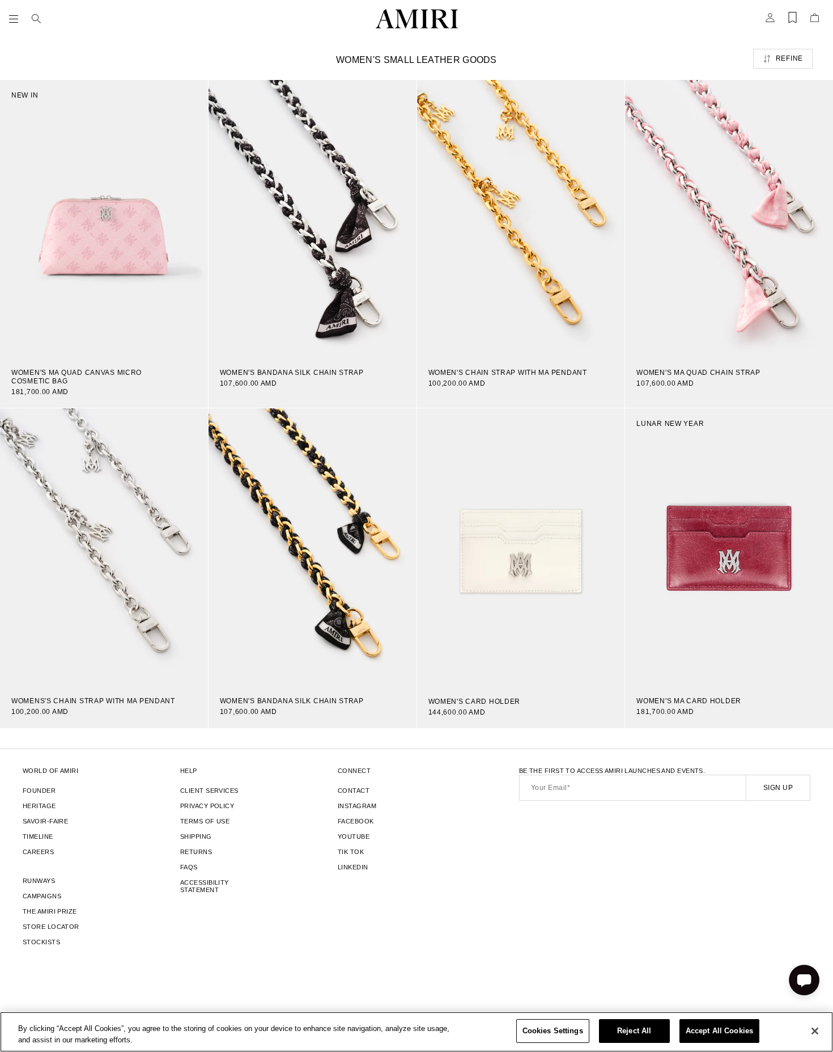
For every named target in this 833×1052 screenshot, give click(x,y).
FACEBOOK (356, 821)
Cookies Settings (552, 1030)
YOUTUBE (353, 836)
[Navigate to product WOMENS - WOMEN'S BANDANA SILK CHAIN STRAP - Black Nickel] (312, 218)
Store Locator (51, 926)
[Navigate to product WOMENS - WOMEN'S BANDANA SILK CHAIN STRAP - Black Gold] (312, 547)
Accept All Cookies (719, 1030)
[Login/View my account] (770, 21)
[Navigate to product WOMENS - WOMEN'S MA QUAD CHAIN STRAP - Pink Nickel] (729, 218)
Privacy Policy (207, 805)
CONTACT (353, 790)
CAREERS (38, 851)
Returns (196, 851)
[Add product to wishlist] (191, 96)
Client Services (209, 790)
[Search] (36, 19)
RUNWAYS (39, 880)
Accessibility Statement (204, 886)
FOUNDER (39, 790)
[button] (16, 19)
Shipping (196, 836)
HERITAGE (39, 805)
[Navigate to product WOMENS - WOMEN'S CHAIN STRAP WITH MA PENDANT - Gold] (521, 218)
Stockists (41, 942)
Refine (789, 58)
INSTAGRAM (357, 805)
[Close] (814, 1031)
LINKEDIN (353, 867)
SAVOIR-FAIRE (45, 821)
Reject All (634, 1030)
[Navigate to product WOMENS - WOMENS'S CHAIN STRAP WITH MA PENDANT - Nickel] (104, 547)
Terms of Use (205, 821)
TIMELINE (38, 836)
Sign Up (778, 788)
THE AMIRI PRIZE (50, 911)
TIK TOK (351, 851)
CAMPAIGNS (42, 896)
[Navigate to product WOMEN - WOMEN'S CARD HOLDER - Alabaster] (521, 547)
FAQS (189, 867)
